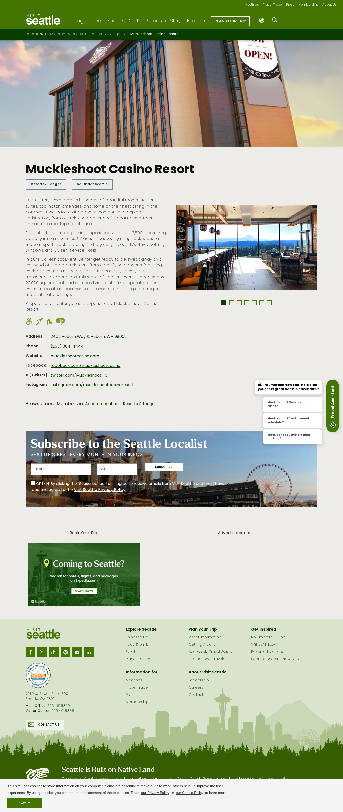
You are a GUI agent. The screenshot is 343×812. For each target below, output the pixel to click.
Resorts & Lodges (106, 34)
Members (34, 34)
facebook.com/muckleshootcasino (85, 366)
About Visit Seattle (208, 672)
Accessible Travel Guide (210, 652)
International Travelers (209, 659)
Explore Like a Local (268, 652)
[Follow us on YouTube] (77, 652)
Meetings (252, 5)
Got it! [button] (24, 803)
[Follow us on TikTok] (54, 652)
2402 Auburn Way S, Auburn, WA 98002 (89, 337)
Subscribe (164, 467)
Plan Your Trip (230, 21)
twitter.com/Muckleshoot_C (79, 375)
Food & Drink (123, 21)
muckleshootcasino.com (75, 356)
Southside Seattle (92, 184)
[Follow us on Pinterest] (65, 652)
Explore (196, 21)
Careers (196, 688)
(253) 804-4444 (67, 346)
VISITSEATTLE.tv (263, 645)
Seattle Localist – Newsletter (276, 659)
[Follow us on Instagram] (42, 652)
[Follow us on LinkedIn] (88, 652)
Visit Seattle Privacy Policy (99, 490)
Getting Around (202, 645)
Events (131, 652)
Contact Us (49, 724)
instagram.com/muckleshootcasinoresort (92, 385)
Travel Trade (272, 5)
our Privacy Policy (155, 793)
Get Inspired (263, 629)
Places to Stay (163, 21)
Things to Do (85, 21)
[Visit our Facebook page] (30, 652)
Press (290, 5)
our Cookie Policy (189, 793)
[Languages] (262, 20)
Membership (309, 5)
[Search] (275, 21)
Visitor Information (205, 637)
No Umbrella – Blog (268, 637)
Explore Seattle (141, 629)
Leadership (199, 680)
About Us (329, 5)
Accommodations (66, 34)
